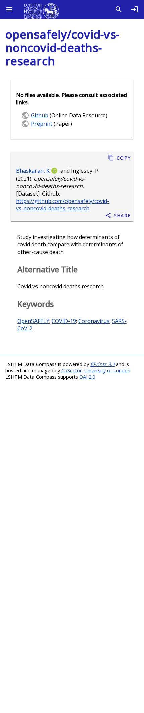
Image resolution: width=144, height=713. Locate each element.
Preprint (41, 123)
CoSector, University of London (95, 370)
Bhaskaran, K (33, 170)
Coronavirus (94, 321)
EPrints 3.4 (102, 364)
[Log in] (135, 9)
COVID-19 (64, 321)
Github (39, 115)
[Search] (119, 9)
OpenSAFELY (33, 321)
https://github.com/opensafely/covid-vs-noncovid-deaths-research (62, 204)
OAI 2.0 (87, 377)
